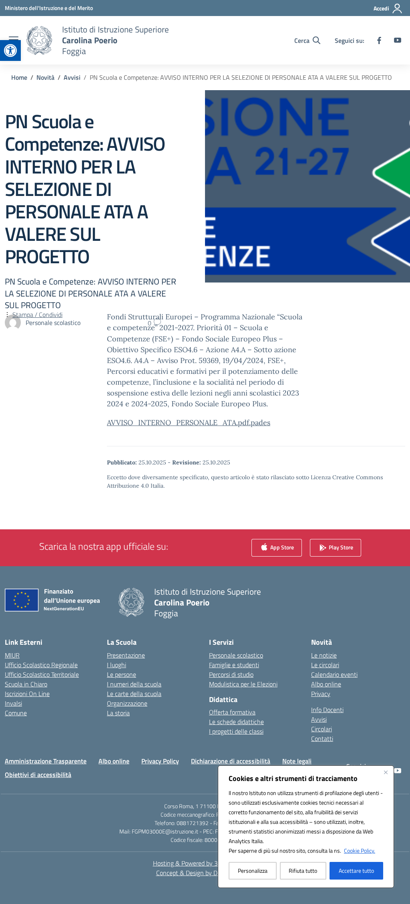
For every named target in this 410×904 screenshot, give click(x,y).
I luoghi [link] (116, 665)
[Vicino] (385, 772)
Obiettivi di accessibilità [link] (38, 774)
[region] (306, 826)
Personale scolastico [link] (236, 655)
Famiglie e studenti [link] (234, 665)
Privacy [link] (320, 693)
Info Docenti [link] (327, 709)
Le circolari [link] (325, 665)
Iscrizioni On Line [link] (27, 693)
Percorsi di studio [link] (231, 674)
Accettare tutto (356, 870)
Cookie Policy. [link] (359, 850)
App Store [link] (281, 547)
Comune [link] (16, 713)
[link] (10, 50)
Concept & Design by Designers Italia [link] (205, 873)
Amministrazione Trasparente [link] (45, 761)
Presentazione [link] (126, 655)
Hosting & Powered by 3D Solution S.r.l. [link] (205, 863)
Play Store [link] (340, 547)
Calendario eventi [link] (334, 674)
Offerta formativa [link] (232, 712)
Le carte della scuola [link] (134, 693)
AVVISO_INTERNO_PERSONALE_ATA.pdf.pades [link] (188, 422)
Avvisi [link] (319, 719)
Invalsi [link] (13, 703)
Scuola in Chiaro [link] (26, 684)
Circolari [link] (321, 729)
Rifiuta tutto (303, 870)
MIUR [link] (12, 655)
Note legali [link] (297, 761)
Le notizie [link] (324, 655)
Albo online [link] (326, 684)
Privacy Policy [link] (160, 761)
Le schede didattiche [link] (236, 721)
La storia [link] (118, 713)
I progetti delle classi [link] (236, 731)
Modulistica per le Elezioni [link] (243, 684)
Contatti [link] (322, 738)
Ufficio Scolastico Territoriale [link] (42, 674)
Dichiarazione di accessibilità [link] (230, 761)
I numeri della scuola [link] (134, 684)
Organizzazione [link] (127, 703)
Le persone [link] (121, 674)
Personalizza (252, 870)
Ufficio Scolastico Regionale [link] (41, 665)
